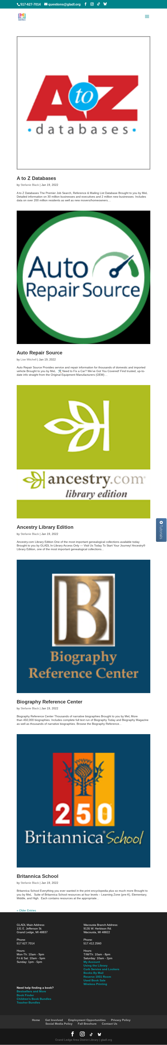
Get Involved (54, 1020)
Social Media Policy (59, 1023)
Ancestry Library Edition (45, 527)
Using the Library (96, 965)
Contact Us (109, 1023)
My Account (92, 961)
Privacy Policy (121, 1020)
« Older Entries (26, 910)
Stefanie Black (30, 184)
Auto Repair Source (39, 352)
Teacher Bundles (28, 1002)
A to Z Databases (36, 178)
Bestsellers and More (31, 991)
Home (36, 1020)
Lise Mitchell (28, 359)
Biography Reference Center (49, 701)
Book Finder (25, 995)
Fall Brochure (87, 1023)
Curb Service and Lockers (101, 969)
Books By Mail (93, 972)
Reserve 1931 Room (97, 976)
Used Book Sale (94, 980)
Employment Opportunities (87, 1020)
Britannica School (37, 876)
